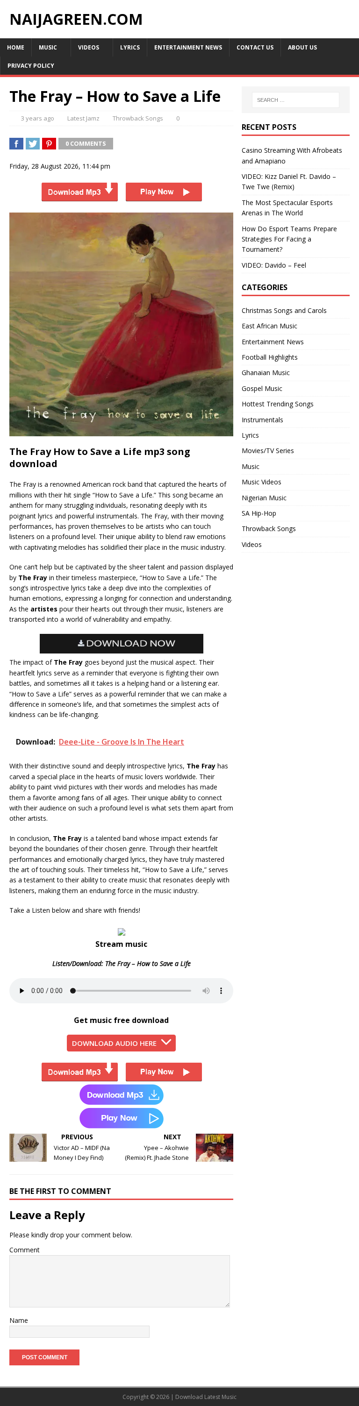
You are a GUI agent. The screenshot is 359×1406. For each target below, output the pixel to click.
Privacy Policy (30, 66)
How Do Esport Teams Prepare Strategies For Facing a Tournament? (289, 239)
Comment (24, 1249)
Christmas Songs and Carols (284, 310)
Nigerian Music (264, 497)
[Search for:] (295, 100)
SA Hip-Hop (259, 513)
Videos (88, 47)
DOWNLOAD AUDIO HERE (114, 1043)
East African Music (269, 325)
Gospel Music (262, 388)
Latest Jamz (83, 118)
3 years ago (37, 118)
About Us (302, 47)
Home (15, 47)
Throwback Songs (138, 118)
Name (18, 1320)
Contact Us (255, 47)
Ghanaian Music (266, 372)
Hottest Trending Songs (278, 403)
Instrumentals (262, 419)
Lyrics (130, 47)
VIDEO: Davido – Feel (274, 265)
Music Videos (261, 481)
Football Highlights (270, 357)
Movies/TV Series (268, 450)
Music (48, 47)
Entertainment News (188, 47)
